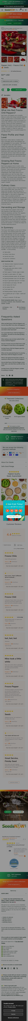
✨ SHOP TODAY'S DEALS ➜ (14, 516)
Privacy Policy (12, 1007)
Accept (13, 1010)
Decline (13, 1014)
